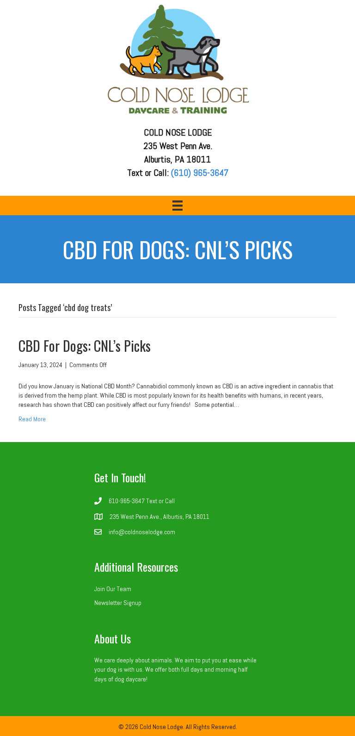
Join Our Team (112, 589)
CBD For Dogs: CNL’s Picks (84, 345)
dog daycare (130, 679)
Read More (32, 419)
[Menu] (177, 205)
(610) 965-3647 (199, 173)
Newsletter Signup (117, 603)
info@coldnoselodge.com (142, 532)
